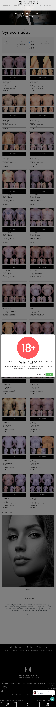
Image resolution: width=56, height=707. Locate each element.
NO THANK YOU (41, 374)
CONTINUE (49, 374)
